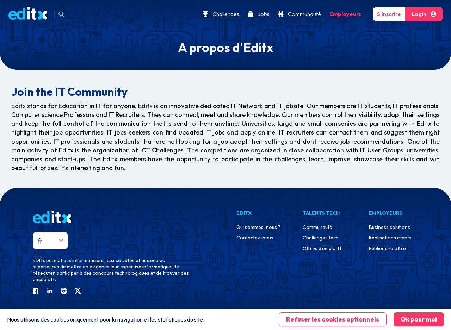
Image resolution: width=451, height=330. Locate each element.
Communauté (304, 14)
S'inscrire (389, 14)
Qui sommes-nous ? (258, 227)
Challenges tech (321, 238)
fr (40, 240)
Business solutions (389, 227)
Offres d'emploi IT (322, 248)
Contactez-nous (254, 238)
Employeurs (345, 14)
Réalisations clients (390, 238)
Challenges (225, 14)
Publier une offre (387, 248)
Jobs (264, 14)
